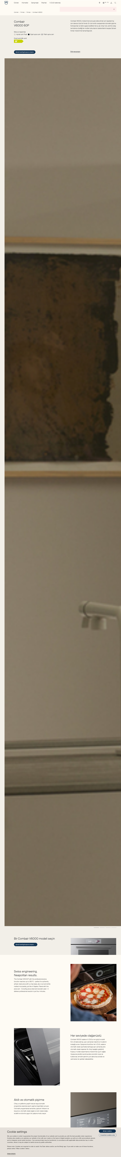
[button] (93, 946)
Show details (11, 1154)
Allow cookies (107, 1131)
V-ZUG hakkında (55, 3)
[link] (99, 3)
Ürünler (16, 3)
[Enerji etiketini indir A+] (19, 42)
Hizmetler (25, 3)
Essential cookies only (107, 1135)
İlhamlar (44, 3)
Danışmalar (34, 3)
